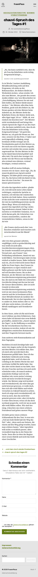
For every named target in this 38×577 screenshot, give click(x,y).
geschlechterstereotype (14, 13)
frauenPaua (19, 4)
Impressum (6, 545)
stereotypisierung (19, 15)
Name (4, 497)
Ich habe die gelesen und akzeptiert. (18, 525)
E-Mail (4, 506)
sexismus (31, 13)
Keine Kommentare (28, 32)
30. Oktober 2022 (11, 32)
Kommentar (6, 478)
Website (5, 515)
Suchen (4, 556)
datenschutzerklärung (11, 548)
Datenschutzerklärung (20, 525)
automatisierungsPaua (22, 29)
